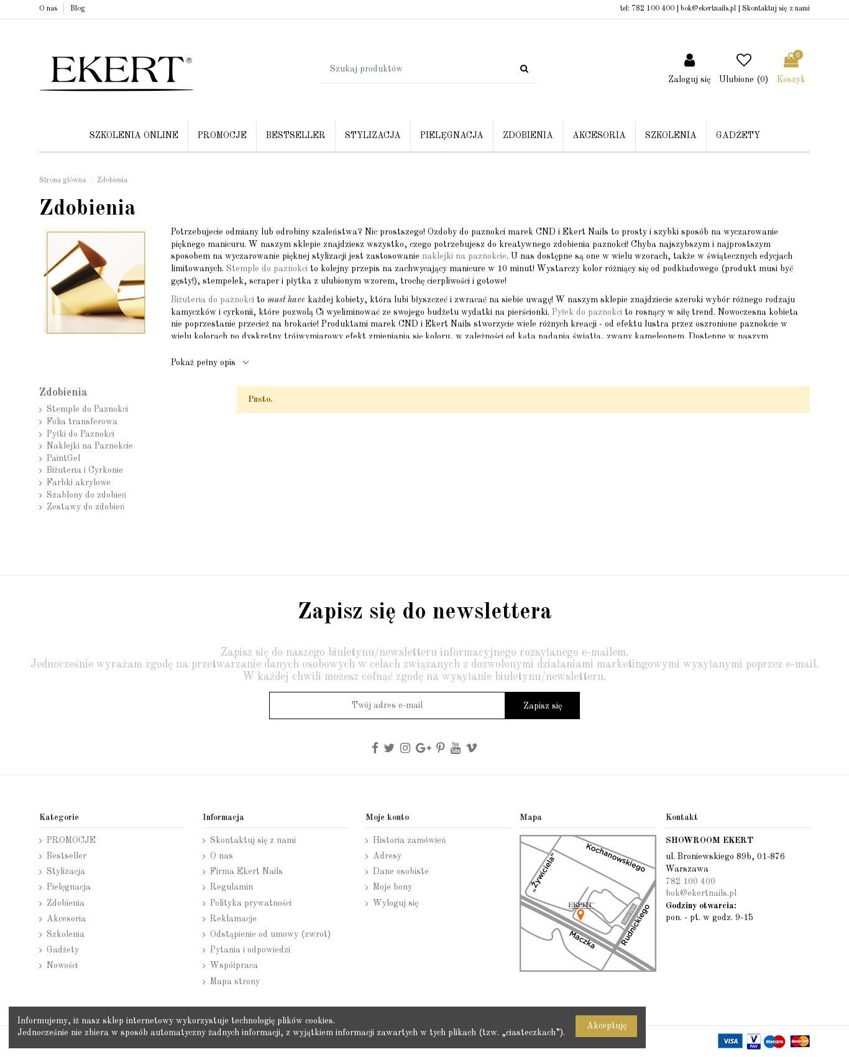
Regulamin (231, 887)
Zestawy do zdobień (86, 507)
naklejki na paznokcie (464, 256)
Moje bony (392, 887)
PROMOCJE (71, 840)
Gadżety (63, 950)
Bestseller (66, 856)
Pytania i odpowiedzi (250, 950)
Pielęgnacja (69, 887)
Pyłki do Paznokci (80, 434)
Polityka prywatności (250, 903)
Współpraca (234, 965)
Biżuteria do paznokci (212, 300)
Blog (77, 8)
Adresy (387, 856)
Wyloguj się (395, 903)
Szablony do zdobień (87, 495)
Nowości (62, 965)
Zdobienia (63, 393)
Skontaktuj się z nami (776, 8)
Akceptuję (606, 1026)
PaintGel (63, 458)
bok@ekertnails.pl (708, 8)
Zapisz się (542, 706)
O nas (49, 8)
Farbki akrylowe (79, 482)
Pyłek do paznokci (587, 312)
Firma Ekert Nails (246, 871)
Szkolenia (66, 934)
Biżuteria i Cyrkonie (85, 470)
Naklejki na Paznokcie (90, 446)
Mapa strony (235, 981)
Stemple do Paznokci (87, 409)
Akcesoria (66, 919)
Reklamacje (233, 919)
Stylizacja (66, 871)
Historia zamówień (409, 840)
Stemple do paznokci (267, 268)
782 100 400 (652, 8)
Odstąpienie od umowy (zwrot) (270, 934)
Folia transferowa (82, 421)
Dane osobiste (401, 871)
